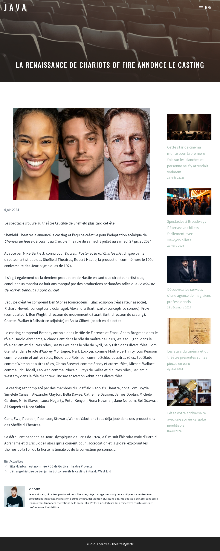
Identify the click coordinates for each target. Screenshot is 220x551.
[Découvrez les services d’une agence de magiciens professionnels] (189, 279)
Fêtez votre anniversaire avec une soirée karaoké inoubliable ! (186, 419)
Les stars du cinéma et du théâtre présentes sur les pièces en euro (187, 357)
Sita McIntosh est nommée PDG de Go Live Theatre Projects (50, 466)
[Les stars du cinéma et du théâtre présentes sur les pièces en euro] (189, 341)
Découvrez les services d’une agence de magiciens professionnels (189, 295)
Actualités (16, 461)
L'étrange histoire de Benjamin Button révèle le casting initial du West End (60, 471)
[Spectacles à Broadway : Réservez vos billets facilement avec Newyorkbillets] (189, 211)
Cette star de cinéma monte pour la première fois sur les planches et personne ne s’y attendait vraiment (187, 159)
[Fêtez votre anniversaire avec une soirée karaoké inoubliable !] (189, 402)
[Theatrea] (15, 7)
